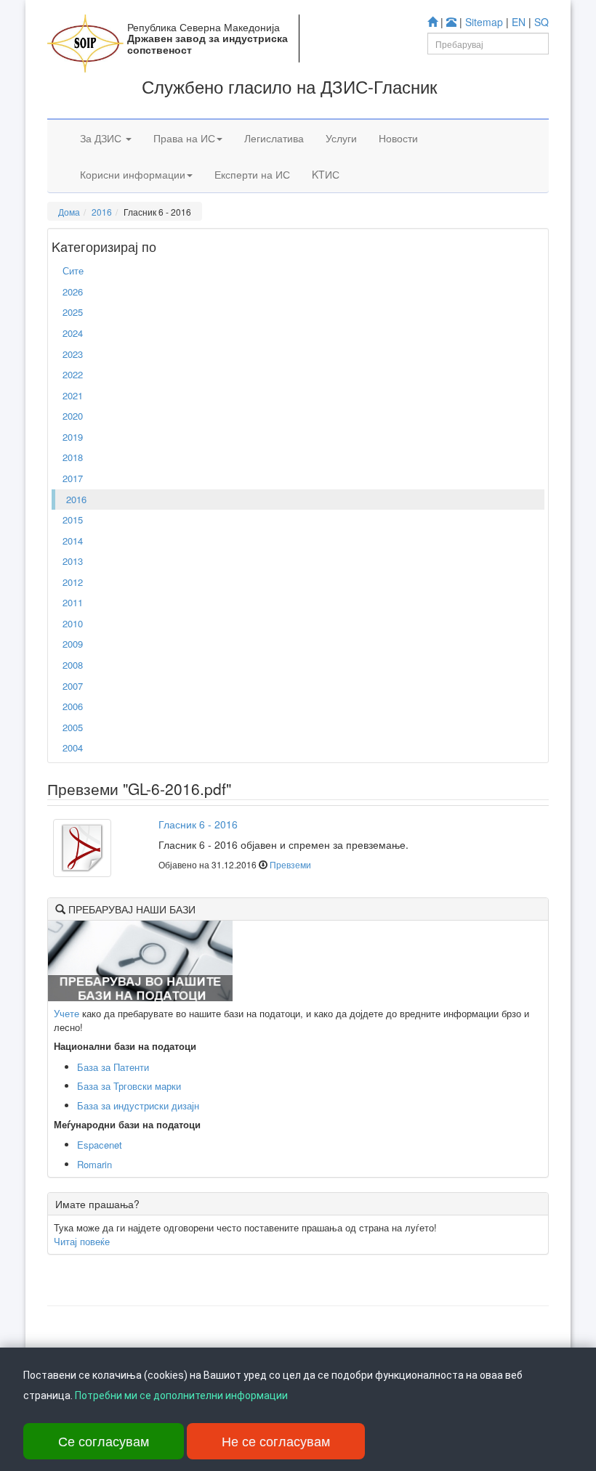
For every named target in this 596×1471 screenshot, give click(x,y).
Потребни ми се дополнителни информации (181, 1395)
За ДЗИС (102, 138)
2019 (73, 437)
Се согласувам (103, 1440)
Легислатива (274, 138)
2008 (73, 665)
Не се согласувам (276, 1440)
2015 (73, 519)
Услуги (341, 138)
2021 (73, 395)
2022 (73, 374)
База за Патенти (113, 1067)
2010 (73, 623)
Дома (69, 211)
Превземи (290, 864)
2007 (73, 686)
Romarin (94, 1164)
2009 (73, 644)
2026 (73, 291)
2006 (73, 706)
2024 (73, 333)
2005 (73, 727)
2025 (73, 312)
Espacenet (99, 1145)
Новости (398, 138)
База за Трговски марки (129, 1086)
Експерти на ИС (252, 174)
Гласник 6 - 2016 (198, 824)
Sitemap (484, 22)
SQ (541, 22)
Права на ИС (184, 138)
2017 (73, 478)
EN (518, 22)
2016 (102, 211)
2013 (73, 561)
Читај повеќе (82, 1241)
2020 (73, 416)
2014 (73, 540)
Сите (73, 270)
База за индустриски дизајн (138, 1105)
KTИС (325, 174)
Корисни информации (132, 174)
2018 (73, 457)
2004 (73, 747)
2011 (73, 602)
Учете (66, 1013)
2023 (73, 354)
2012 (73, 582)
